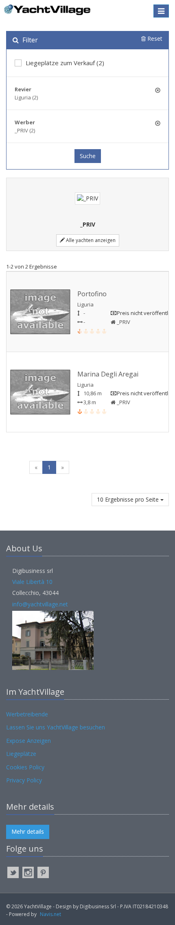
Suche (88, 156)
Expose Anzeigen (28, 740)
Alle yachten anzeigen (90, 240)
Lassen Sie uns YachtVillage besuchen (55, 727)
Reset (154, 38)
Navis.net (50, 914)
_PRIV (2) (25, 130)
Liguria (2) (26, 97)
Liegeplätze (21, 754)
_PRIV (123, 322)
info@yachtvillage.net (40, 604)
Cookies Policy (25, 767)
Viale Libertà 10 (32, 582)
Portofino (92, 293)
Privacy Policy (24, 780)
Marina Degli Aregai (107, 374)
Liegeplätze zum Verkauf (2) (65, 63)
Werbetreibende (27, 714)
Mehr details (27, 831)
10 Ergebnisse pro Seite (128, 499)
